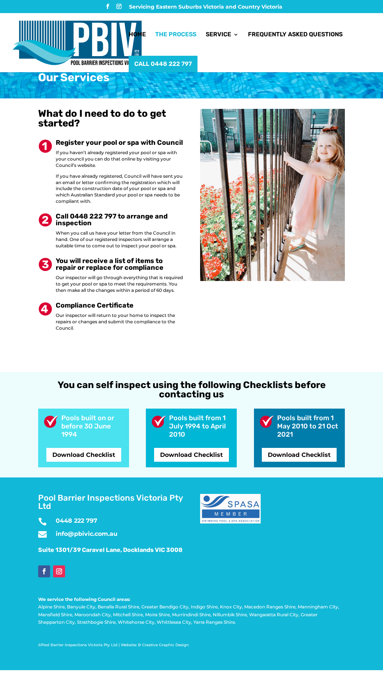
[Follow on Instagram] (59, 571)
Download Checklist (83, 454)
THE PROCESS (175, 35)
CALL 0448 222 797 (163, 63)
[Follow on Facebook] (44, 571)
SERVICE (218, 35)
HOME (137, 35)
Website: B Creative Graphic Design (155, 644)
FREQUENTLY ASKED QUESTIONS (295, 35)
